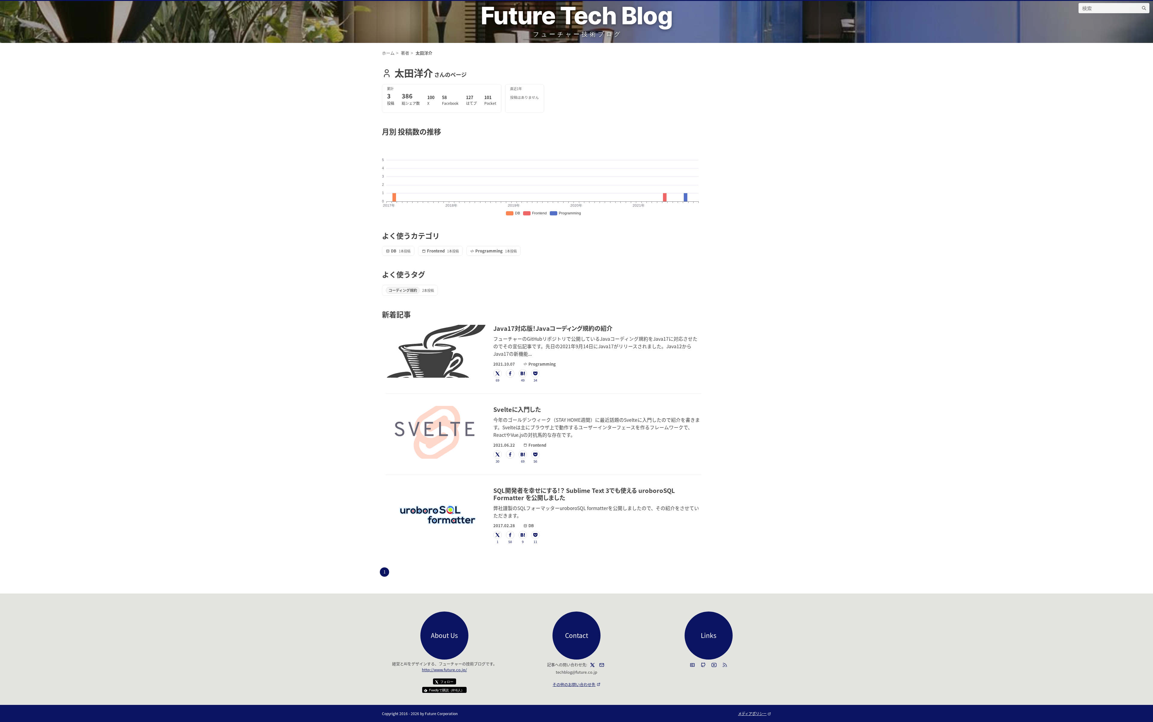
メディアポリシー (754, 713)
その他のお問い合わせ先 (576, 684)
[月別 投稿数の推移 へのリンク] (444, 131)
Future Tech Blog (576, 15)
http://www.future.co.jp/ (444, 669)
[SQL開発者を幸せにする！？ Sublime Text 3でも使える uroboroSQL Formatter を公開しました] (436, 513)
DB (393, 251)
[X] (592, 665)
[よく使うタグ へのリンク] (428, 274)
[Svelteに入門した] (436, 432)
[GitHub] (703, 665)
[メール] (602, 665)
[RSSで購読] (725, 665)
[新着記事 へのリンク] (414, 314)
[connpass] (692, 665)
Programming (489, 251)
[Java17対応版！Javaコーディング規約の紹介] (436, 351)
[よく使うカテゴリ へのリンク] (443, 235)
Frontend (436, 251)
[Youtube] (714, 665)
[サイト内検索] (1144, 8)
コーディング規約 (403, 290)
